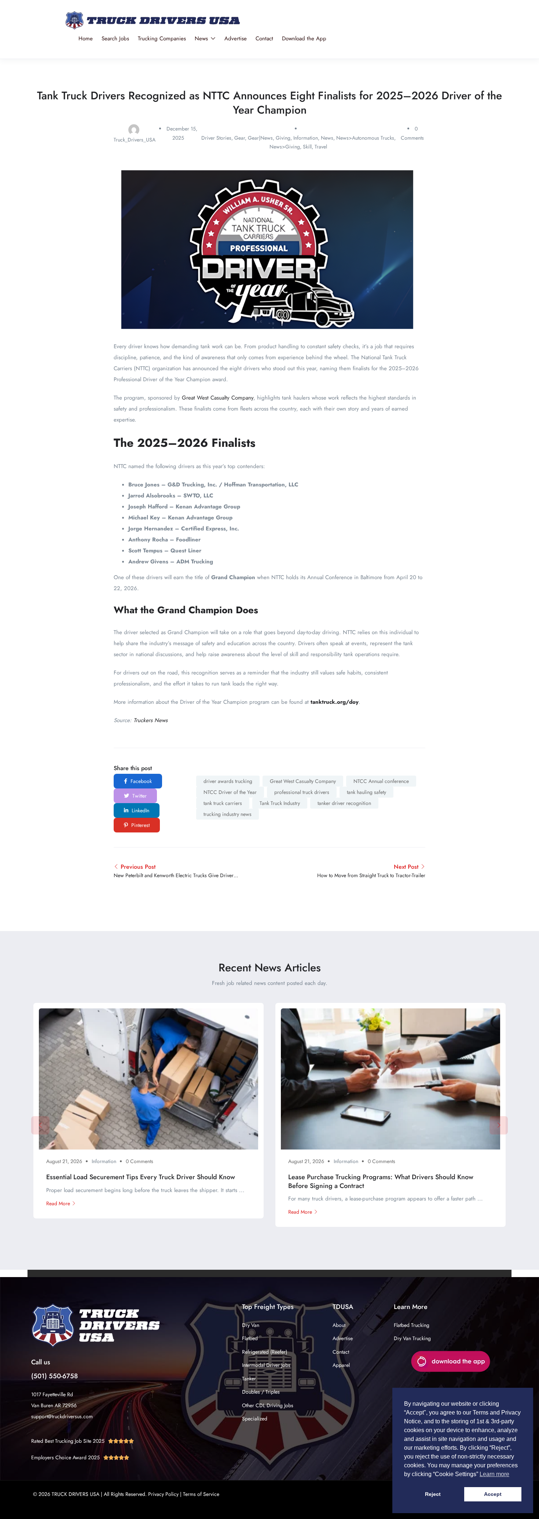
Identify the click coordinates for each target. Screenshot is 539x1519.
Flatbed (250, 1338)
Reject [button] (433, 1494)
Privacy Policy (163, 1494)
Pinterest (140, 825)
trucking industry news (227, 814)
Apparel (341, 1365)
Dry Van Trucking (412, 1338)
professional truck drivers (301, 792)
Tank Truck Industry (280, 803)
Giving (283, 137)
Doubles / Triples (261, 1391)
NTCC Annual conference (381, 781)
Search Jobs (115, 38)
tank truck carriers (222, 803)
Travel (321, 146)
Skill (307, 146)
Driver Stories (216, 137)
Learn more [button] (494, 1474)
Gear (239, 137)
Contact (264, 38)
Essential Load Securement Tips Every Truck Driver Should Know (140, 1177)
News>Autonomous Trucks (365, 137)
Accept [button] (493, 1494)
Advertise (235, 38)
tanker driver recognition (344, 803)
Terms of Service (201, 1494)
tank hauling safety (366, 792)
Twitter (139, 795)
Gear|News (260, 137)
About (339, 1325)
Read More (58, 1203)
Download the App (304, 38)
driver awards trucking (227, 781)
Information (305, 137)
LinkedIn (139, 810)
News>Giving (285, 146)
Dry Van (250, 1325)
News (202, 38)
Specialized (254, 1418)
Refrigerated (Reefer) (264, 1352)
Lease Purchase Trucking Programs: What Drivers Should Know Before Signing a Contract (380, 1181)
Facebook (140, 781)
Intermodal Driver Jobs (266, 1365)
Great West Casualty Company (217, 398)
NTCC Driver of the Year (230, 792)
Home (85, 38)
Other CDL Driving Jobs (267, 1405)
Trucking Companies (162, 38)
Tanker (249, 1378)
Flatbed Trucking (411, 1325)
